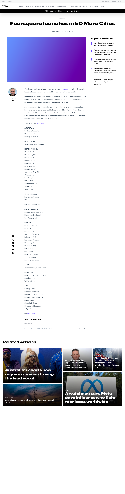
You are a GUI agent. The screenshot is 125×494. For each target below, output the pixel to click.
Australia (62, 18)
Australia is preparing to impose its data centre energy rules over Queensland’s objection (105, 52)
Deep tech (29, 6)
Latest (21, 6)
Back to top (82, 328)
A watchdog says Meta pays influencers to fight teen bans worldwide (104, 82)
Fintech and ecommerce (79, 6)
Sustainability (39, 6)
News (3, 1)
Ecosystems (50, 6)
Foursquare (65, 89)
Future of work (94, 6)
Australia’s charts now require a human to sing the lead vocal (104, 44)
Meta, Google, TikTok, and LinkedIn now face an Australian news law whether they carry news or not (105, 71)
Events (9, 1)
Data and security (62, 6)
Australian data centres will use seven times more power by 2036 (105, 61)
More (102, 6)
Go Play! (40, 123)
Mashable (31, 314)
